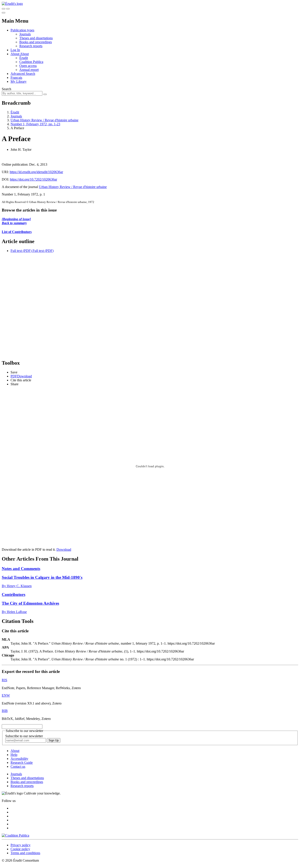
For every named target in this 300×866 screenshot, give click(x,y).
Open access (28, 66)
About (24, 54)
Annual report (29, 70)
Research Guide (22, 762)
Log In (15, 50)
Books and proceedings (35, 42)
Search (6, 89)
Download (63, 549)
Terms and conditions (25, 853)
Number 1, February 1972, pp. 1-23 (35, 124)
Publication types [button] (22, 30)
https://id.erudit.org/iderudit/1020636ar (36, 172)
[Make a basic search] (3, 8)
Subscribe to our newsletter (24, 736)
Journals (25, 34)
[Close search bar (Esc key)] (8, 8)
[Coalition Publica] (15, 835)
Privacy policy (21, 845)
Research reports (30, 46)
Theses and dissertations (36, 38)
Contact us (18, 766)
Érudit (23, 58)
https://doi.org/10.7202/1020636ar (33, 179)
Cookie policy (20, 849)
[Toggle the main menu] (3, 12)
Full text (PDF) (21, 251)
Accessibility (19, 758)
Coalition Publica (31, 62)
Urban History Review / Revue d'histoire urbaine (44, 120)
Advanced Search (23, 73)
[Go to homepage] (12, 3)
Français (16, 77)
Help (14, 755)
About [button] (15, 54)
